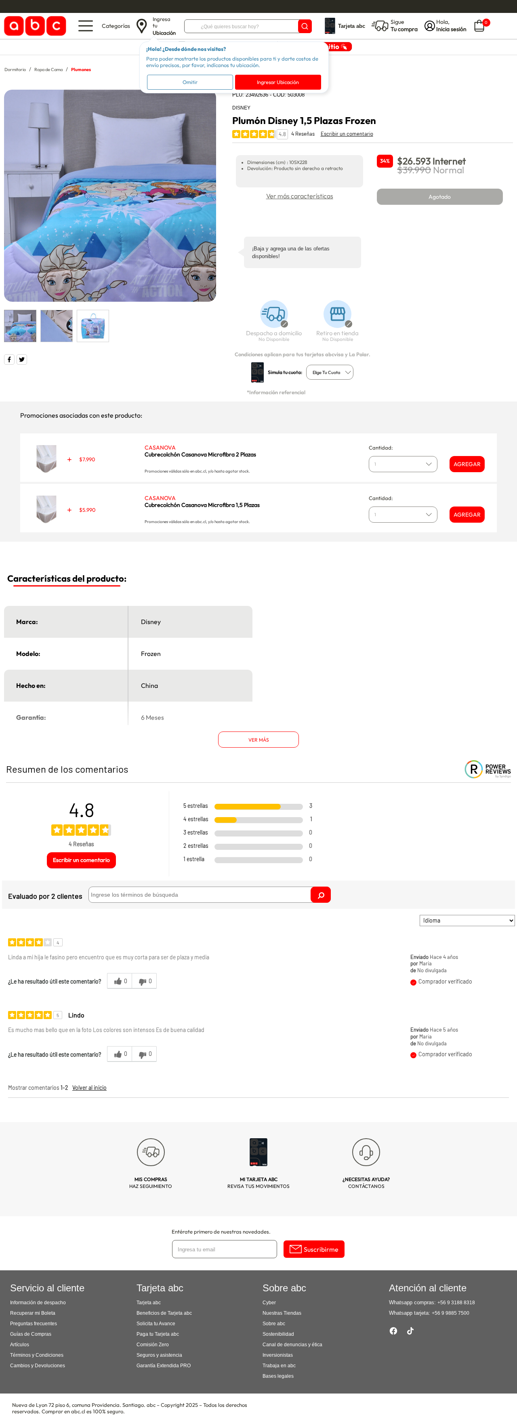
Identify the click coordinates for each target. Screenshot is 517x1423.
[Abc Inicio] (33, 26)
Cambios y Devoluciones (37, 1365)
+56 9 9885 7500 (450, 1313)
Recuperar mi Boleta (32, 1313)
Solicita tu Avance (156, 1323)
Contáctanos (366, 1182)
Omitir (190, 82)
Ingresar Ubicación (278, 82)
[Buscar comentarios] (321, 895)
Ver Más (258, 740)
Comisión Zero (153, 1344)
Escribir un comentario (347, 133)
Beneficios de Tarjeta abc (164, 1313)
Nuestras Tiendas (282, 1313)
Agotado (440, 196)
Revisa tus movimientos (258, 1182)
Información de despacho (38, 1302)
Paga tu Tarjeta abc (158, 1334)
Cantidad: (381, 447)
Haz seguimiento (150, 1182)
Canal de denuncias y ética (292, 1344)
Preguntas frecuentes (33, 1323)
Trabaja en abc (279, 1365)
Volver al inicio (89, 1087)
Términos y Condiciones (36, 1355)
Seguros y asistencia (159, 1355)
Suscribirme (321, 1249)
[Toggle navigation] (86, 26)
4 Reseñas (303, 133)
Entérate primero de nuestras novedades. (221, 1231)
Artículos (19, 1344)
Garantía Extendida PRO (164, 1365)
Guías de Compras (30, 1334)
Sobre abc (274, 1323)
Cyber (269, 1302)
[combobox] (329, 372)
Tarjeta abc (149, 1302)
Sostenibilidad (278, 1334)
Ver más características (299, 196)
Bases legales (278, 1376)
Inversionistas (278, 1355)
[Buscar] (305, 26)
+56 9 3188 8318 (456, 1302)
